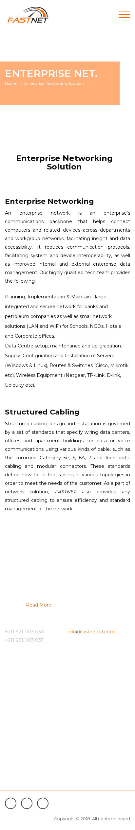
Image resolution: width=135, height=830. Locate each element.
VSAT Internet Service (28, 696)
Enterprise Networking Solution (54, 83)
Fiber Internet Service (28, 684)
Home (10, 83)
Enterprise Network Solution (35, 760)
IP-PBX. (13, 719)
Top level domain (23, 772)
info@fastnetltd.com (91, 632)
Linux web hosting (24, 784)
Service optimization (27, 731)
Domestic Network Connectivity (39, 708)
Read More (38, 605)
